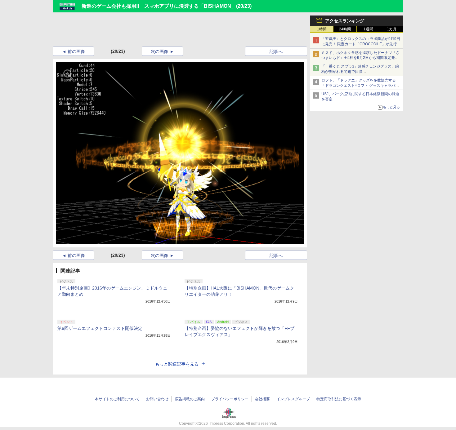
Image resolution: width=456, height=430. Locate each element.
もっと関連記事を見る (177, 363)
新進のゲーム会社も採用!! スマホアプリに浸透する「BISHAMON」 (159, 6)
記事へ (276, 51)
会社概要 (262, 399)
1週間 (368, 29)
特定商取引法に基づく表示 (338, 399)
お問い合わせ (157, 399)
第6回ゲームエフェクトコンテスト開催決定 (99, 328)
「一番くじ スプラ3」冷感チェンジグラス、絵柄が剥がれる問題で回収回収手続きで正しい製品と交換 (360, 71)
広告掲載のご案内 (190, 399)
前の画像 (76, 51)
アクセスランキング (344, 20)
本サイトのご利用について (117, 399)
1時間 (322, 29)
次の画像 (159, 51)
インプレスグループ (293, 399)
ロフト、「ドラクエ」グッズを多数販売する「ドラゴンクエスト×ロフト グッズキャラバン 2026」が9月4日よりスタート (360, 85)
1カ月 (391, 29)
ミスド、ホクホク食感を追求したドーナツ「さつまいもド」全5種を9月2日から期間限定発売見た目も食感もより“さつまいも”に (360, 58)
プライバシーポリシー (229, 399)
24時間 (345, 29)
